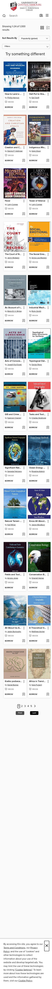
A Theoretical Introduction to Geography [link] (38, 628)
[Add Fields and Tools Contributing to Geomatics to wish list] (23, 588)
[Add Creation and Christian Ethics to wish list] (23, 161)
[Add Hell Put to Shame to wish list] (48, 107)
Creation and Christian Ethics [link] (13, 147)
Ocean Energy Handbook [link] (38, 468)
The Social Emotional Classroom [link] (38, 254)
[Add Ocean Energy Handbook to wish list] (48, 481)
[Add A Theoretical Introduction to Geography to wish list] (48, 641)
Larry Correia (12, 204)
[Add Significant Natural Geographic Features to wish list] (23, 481)
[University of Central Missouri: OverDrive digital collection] (26, 6)
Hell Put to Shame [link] (38, 94)
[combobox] (20, 15)
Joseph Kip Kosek (14, 365)
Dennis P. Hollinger (15, 151)
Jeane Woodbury (38, 525)
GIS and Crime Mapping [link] (13, 414)
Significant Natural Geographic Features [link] (13, 468)
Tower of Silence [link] (37, 201)
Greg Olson (36, 151)
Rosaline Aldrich (38, 471)
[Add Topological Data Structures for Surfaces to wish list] (48, 374)
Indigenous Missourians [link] (38, 147)
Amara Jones (12, 578)
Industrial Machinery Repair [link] (38, 307)
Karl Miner (11, 525)
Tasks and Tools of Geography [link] (38, 414)
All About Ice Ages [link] (13, 628)
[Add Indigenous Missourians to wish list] (48, 161)
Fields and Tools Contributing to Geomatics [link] (13, 574)
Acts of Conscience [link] (13, 361)
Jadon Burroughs (14, 631)
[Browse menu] (47, 15)
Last (34, 713)
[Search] (4, 15)
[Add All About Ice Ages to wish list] (23, 641)
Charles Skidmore (39, 418)
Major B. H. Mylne (14, 311)
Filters (7, 46)
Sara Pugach (37, 685)
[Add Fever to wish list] (23, 214)
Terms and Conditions (14, 947)
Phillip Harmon (13, 98)
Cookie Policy (25, 980)
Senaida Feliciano (14, 471)
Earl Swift (35, 98)
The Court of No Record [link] (13, 254)
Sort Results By (9, 38)
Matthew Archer (38, 631)
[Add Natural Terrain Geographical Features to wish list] (23, 534)
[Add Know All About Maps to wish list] (48, 534)
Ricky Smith (36, 311)
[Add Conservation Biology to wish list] (48, 588)
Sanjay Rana (37, 365)
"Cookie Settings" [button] (23, 969)
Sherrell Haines (38, 578)
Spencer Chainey (14, 418)
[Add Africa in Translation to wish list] (48, 694)
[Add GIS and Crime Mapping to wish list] (23, 428)
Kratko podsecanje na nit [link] (13, 681)
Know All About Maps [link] (38, 521)
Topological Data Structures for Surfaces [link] (38, 361)
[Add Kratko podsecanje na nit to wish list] (23, 694)
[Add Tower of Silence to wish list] (48, 214)
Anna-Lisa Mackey (39, 258)
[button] (42, 28)
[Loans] (41, 16)
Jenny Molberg (13, 258)
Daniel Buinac (12, 685)
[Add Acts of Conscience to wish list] (23, 374)
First (20, 713)
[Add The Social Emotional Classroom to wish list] (48, 267)
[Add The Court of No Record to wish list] (23, 267)
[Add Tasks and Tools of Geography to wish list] (48, 428)
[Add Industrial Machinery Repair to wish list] (48, 321)
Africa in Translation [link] (38, 681)
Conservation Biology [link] (38, 574)
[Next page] (35, 706)
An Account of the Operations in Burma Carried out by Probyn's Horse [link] (13, 307)
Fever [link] (7, 201)
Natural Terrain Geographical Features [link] (13, 521)
